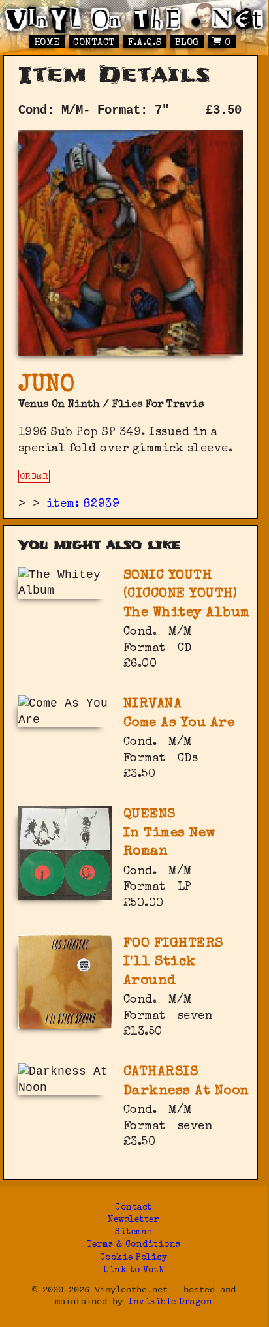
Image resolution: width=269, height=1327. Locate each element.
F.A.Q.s (145, 43)
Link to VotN (133, 1270)
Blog (187, 43)
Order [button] (34, 477)
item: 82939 (83, 504)
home (47, 43)
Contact (94, 43)
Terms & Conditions (134, 1245)
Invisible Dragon (170, 1302)
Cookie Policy (134, 1258)
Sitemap (133, 1232)
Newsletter (133, 1220)
